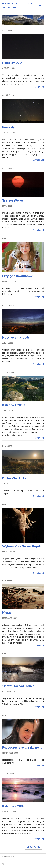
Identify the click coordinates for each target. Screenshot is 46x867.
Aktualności (8, 373)
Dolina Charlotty (14, 478)
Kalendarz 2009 (13, 806)
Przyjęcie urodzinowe (17, 276)
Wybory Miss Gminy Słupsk (21, 546)
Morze (7, 612)
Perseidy (8, 127)
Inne (4, 239)
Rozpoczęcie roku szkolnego (22, 747)
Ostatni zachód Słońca (18, 686)
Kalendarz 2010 (13, 405)
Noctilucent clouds (16, 337)
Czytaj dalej (38, 86)
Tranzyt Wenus (13, 200)
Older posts (33, 847)
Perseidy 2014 (12, 62)
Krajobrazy (7, 446)
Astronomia (8, 30)
